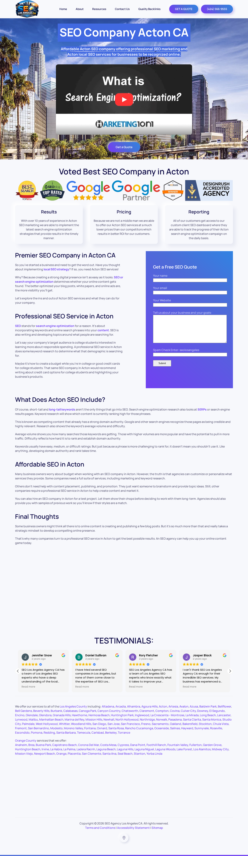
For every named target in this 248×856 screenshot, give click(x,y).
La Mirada (192, 715)
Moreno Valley (73, 728)
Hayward (187, 728)
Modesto (56, 728)
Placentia (74, 754)
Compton (162, 711)
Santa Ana (109, 754)
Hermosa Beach (99, 715)
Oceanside (161, 728)
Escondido (22, 733)
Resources (99, 9)
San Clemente (91, 754)
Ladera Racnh (86, 749)
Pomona (36, 733)
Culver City (188, 711)
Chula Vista (221, 724)
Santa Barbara (66, 733)
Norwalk (161, 719)
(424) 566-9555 (217, 9)
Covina (175, 711)
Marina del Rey (74, 719)
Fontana (90, 728)
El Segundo (217, 711)
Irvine (45, 749)
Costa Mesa (108, 745)
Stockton (205, 724)
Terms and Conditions (100, 828)
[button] (230, 671)
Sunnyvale (201, 728)
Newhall (108, 719)
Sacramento (160, 724)
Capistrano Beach (64, 745)
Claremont (146, 711)
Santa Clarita (192, 719)
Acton (163, 706)
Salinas (175, 728)
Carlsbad (98, 733)
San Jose (113, 724)
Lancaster (224, 715)
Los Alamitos (202, 749)
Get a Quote (124, 147)
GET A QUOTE (183, 9)
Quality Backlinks (149, 9)
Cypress (123, 745)
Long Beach (208, 715)
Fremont (21, 728)
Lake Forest (184, 749)
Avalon (183, 706)
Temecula (83, 733)
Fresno (146, 724)
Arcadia (120, 706)
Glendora (45, 715)
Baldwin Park (208, 706)
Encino (20, 715)
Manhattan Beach (51, 719)
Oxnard (102, 728)
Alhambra (133, 706)
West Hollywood (47, 724)
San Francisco (130, 724)
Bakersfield (190, 724)
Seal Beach (125, 754)
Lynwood (21, 719)
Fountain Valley (177, 745)
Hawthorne (79, 715)
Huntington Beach (27, 749)
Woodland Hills (81, 724)
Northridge (147, 719)
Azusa (194, 706)
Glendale (32, 715)
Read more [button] (28, 686)
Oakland (175, 724)
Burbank (56, 711)
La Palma (69, 749)
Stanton (139, 754)
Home (63, 9)
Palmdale (28, 724)
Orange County (25, 740)
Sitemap (157, 828)
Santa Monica (211, 719)
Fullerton (195, 745)
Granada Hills (62, 715)
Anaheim (21, 745)
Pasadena (175, 719)
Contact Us (122, 9)
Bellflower (224, 706)
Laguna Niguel (144, 749)
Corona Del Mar (88, 745)
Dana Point (137, 745)
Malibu (33, 719)
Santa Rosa (116, 728)
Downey (202, 711)
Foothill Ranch (156, 745)
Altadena (108, 706)
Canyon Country (108, 711)
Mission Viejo (24, 754)
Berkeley (111, 733)
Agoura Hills (149, 706)
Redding (49, 733)
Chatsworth (130, 711)
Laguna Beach (106, 749)
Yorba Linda (154, 754)
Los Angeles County (73, 706)
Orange (61, 754)
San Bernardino (38, 728)
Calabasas (70, 711)
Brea (31, 745)
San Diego (99, 724)
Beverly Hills (41, 711)
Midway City (220, 749)
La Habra (56, 749)
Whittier (64, 724)
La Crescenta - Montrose (167, 715)
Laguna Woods (165, 749)
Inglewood (142, 715)
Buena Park (43, 745)
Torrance (124, 733)
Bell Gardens (23, 711)
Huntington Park (122, 715)
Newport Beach (44, 754)
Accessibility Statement (133, 828)
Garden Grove (212, 745)
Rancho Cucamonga (139, 728)
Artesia (173, 706)
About (80, 9)
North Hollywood (127, 719)
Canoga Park (87, 711)
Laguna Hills (125, 749)
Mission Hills (94, 719)
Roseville (216, 728)
